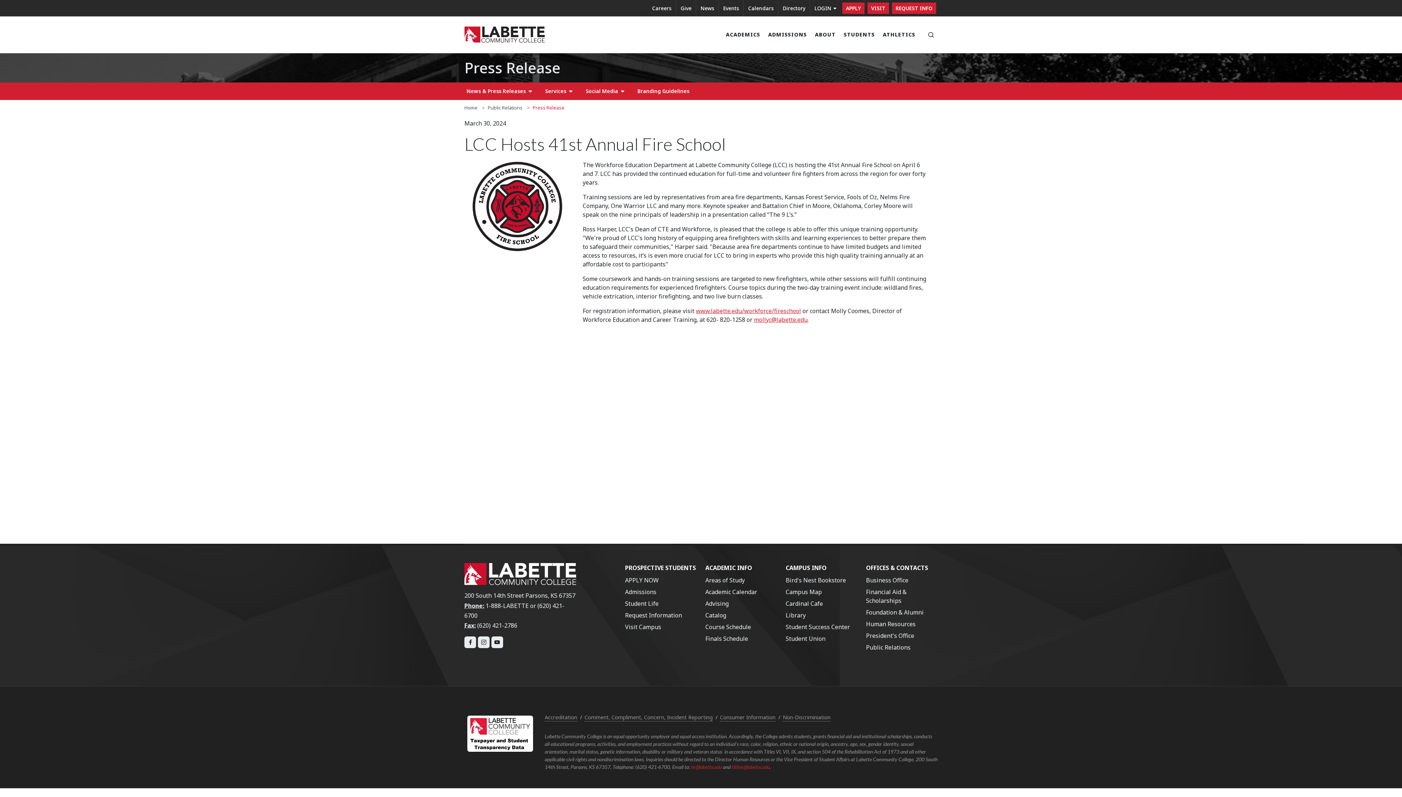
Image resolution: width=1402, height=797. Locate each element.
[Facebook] (470, 642)
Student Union (806, 639)
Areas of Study (725, 580)
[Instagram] (484, 642)
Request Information (653, 615)
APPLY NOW (642, 580)
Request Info (914, 8)
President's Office (890, 636)
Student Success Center (818, 627)
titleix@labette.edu (751, 767)
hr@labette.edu (706, 767)
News (707, 8)
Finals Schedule (726, 639)
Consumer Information (747, 717)
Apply (853, 8)
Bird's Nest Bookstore (816, 580)
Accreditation (561, 717)
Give (686, 8)
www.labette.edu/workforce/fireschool (748, 311)
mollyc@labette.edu (781, 320)
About (825, 34)
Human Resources (891, 624)
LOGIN (823, 8)
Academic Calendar (731, 592)
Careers (661, 8)
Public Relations (505, 107)
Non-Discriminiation (807, 717)
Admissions (787, 34)
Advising (717, 604)
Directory (794, 8)
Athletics (899, 34)
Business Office (887, 580)
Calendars (761, 8)
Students (859, 34)
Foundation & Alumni (895, 612)
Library (796, 615)
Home (471, 107)
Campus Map (804, 592)
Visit (878, 8)
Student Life (642, 604)
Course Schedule (728, 627)
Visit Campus (643, 627)
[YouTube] (497, 642)
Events (731, 8)
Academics (743, 34)
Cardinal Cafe (804, 604)
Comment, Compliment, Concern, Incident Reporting (649, 717)
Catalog (715, 615)
